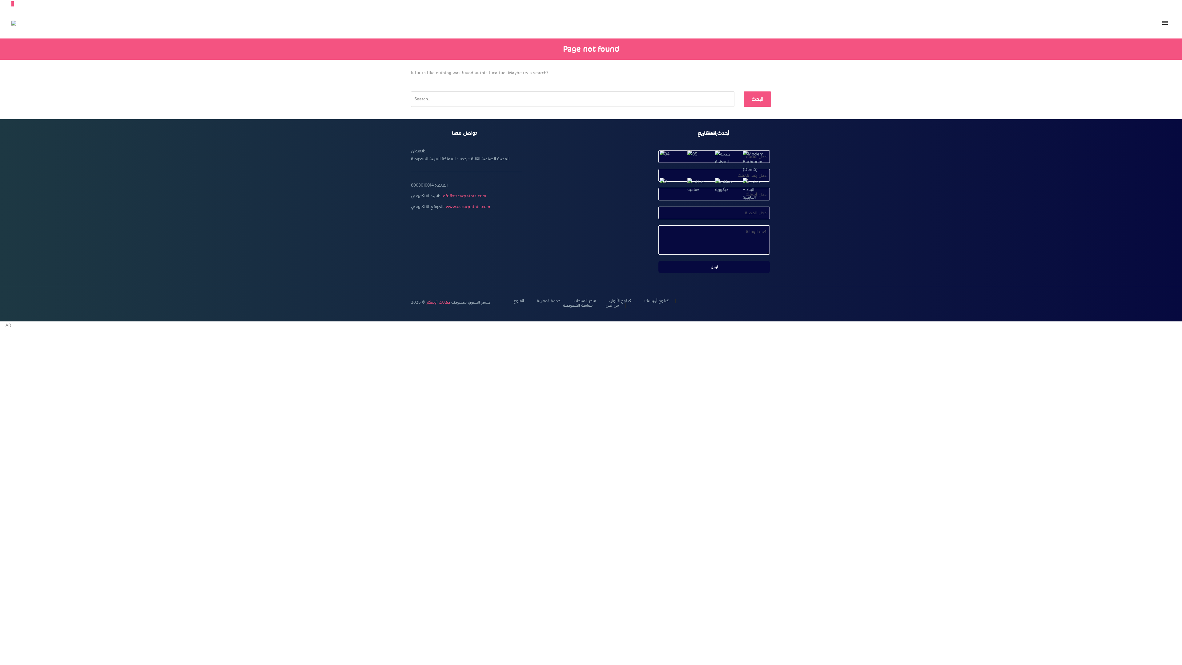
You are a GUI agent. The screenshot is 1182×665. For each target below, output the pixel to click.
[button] (591, 325)
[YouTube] (753, 302)
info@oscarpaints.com (463, 196)
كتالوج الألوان (620, 301)
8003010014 (422, 185)
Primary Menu (1165, 23)
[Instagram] (745, 302)
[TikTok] (769, 302)
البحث (757, 99)
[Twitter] (737, 302)
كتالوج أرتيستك (656, 301)
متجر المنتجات (584, 301)
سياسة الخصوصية (578, 305)
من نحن (612, 305)
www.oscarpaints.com (468, 206)
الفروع (518, 301)
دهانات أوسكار (438, 302)
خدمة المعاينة (549, 301)
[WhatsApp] (761, 302)
